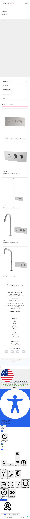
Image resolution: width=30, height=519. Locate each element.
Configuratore (15, 335)
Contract (15, 329)
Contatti (15, 325)
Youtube (23, 351)
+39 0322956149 (16, 300)
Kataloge (15, 323)
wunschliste (9, 517)
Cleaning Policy (15, 344)
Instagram (12, 351)
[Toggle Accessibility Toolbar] (0, 367)
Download (15, 333)
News (15, 331)
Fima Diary (15, 327)
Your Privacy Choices (12, 514)
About (15, 321)
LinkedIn (17, 351)
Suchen (23, 517)
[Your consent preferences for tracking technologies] (27, 516)
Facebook (6, 351)
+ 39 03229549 (15, 298)
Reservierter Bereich (15, 336)
